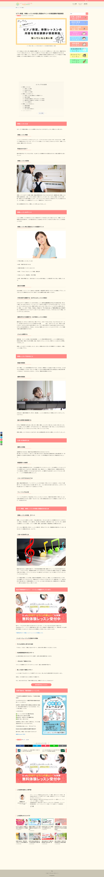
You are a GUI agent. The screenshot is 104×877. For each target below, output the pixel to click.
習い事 (27, 739)
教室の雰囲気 (27, 105)
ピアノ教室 (19, 15)
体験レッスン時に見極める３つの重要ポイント (33, 95)
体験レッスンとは (26, 87)
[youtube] (33, 806)
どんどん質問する (28, 102)
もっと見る (41, 113)
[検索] (87, 0)
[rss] (86, 0)
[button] (20, 746)
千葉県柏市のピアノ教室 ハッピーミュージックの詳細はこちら (29, 632)
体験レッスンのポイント (28, 93)
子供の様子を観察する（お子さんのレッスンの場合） (35, 98)
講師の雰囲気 (27, 107)
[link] (31, 806)
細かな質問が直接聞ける (29, 108)
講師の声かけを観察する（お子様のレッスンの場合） (35, 100)
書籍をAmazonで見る (20, 734)
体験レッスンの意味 (28, 91)
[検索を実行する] (87, 13)
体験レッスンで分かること (28, 104)
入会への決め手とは (27, 110)
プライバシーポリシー (53, 873)
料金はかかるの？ (28, 90)
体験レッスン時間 (28, 88)
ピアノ (24, 739)
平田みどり (22, 801)
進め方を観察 (27, 97)
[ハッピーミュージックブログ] (24, 4)
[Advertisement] (41, 69)
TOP (47, 873)
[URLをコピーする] (62, 746)
